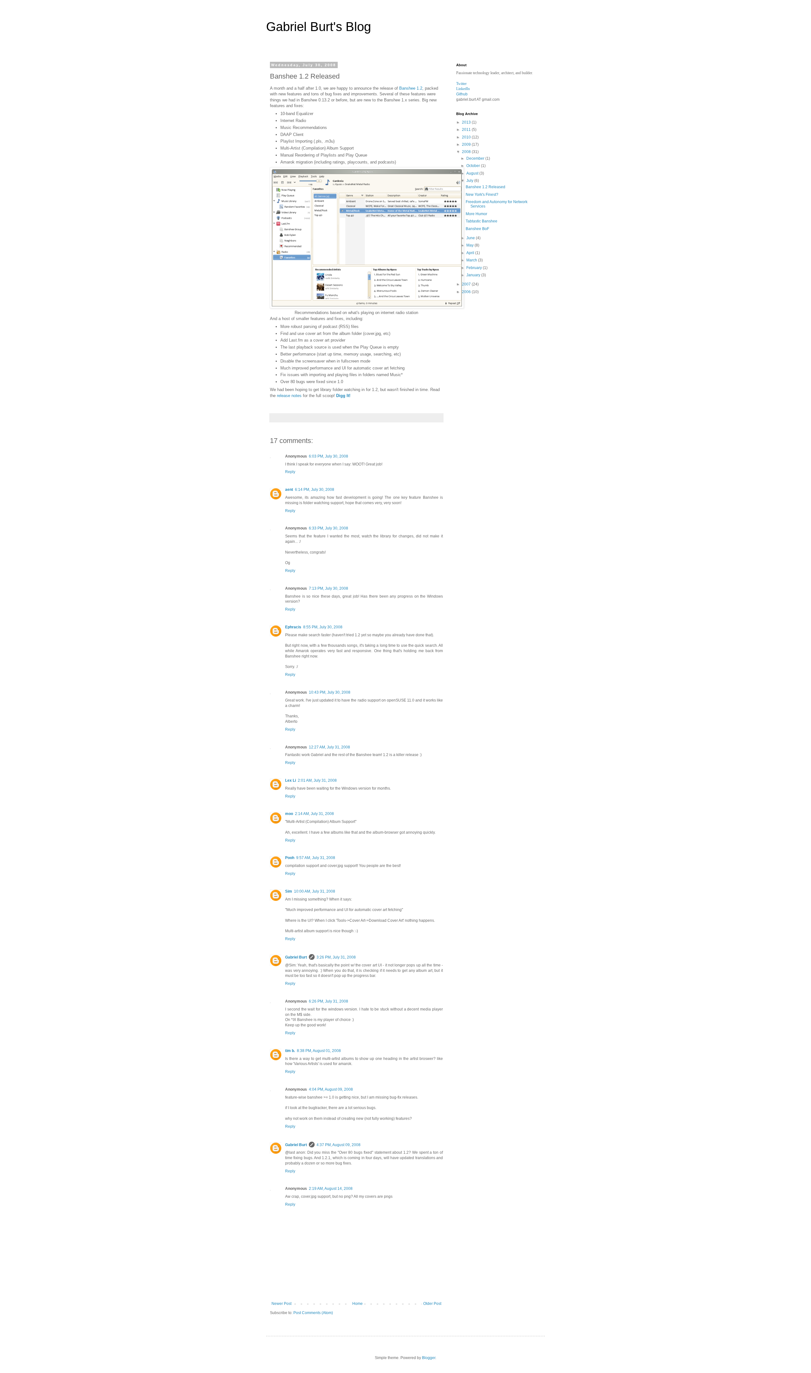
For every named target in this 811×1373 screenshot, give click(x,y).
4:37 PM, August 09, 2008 (338, 1145)
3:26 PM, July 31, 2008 (336, 957)
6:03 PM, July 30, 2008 (328, 456)
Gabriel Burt (296, 957)
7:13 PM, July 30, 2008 (328, 588)
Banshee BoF (477, 229)
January (473, 275)
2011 (467, 129)
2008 (467, 152)
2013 (467, 122)
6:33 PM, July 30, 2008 (328, 528)
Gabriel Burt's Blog (318, 27)
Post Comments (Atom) (313, 1313)
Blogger (428, 1358)
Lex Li (290, 780)
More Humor (476, 214)
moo (289, 814)
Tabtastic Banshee (481, 221)
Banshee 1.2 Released (485, 187)
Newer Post (281, 1303)
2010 (467, 137)
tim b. (290, 1051)
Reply (290, 472)
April (470, 253)
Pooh (289, 858)
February (474, 268)
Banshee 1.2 (410, 88)
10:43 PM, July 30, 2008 (329, 692)
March (472, 260)
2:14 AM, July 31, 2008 (314, 814)
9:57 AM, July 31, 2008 (315, 858)
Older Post (432, 1303)
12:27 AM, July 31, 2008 (329, 747)
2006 (467, 292)
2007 (467, 284)
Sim (288, 891)
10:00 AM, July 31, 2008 (314, 891)
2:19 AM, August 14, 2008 (331, 1188)
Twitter (461, 83)
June (471, 238)
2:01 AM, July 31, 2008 (317, 780)
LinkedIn (463, 89)
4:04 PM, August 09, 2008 (331, 1089)
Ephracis (293, 627)
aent (289, 489)
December (475, 158)
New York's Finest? (482, 194)
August (472, 173)
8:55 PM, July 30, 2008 (322, 627)
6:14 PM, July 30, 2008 (314, 489)
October (473, 166)
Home (357, 1303)
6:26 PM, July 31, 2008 (328, 1001)
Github (462, 94)
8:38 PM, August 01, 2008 (319, 1051)
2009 (467, 144)
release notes (289, 395)
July (470, 180)
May (470, 245)
